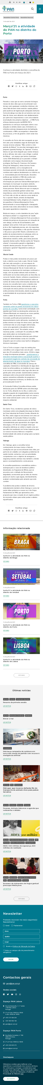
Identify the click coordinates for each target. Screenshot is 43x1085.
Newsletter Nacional (27, 17)
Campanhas (7, 748)
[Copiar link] (33, 86)
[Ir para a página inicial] (8, 9)
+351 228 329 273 (10, 1045)
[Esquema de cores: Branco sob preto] (30, 2)
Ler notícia (7, 706)
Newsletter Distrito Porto (11, 17)
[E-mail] (21, 942)
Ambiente (28, 715)
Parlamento (18, 785)
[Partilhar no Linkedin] (23, 86)
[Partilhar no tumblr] (19, 86)
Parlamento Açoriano (22, 699)
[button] (40, 9)
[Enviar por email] (30, 86)
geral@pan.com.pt (13, 984)
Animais (6, 785)
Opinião (12, 699)
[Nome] (21, 931)
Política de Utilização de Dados (24, 946)
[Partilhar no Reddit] (26, 86)
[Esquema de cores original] (24, 2)
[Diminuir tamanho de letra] (14, 2)
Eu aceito (11, 1079)
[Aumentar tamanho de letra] (20, 2)
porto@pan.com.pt (11, 1048)
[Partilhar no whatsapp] (16, 86)
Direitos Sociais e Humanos (18, 840)
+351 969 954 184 (10, 1021)
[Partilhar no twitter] (13, 86)
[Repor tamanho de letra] (16, 2)
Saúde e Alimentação (17, 843)
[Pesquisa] (32, 9)
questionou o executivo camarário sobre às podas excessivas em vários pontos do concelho (21, 306)
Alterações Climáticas (17, 715)
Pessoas (27, 805)
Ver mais (6, 561)
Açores (6, 699)
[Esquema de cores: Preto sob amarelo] (33, 2)
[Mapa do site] (10, 2)
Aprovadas (13, 877)
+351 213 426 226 (10, 1017)
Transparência (30, 843)
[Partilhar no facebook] (9, 86)
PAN (12, 785)
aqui (21, 1074)
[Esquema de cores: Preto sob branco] (27, 2)
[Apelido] (21, 936)
